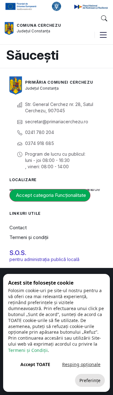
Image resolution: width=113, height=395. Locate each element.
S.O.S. (17, 253)
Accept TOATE (35, 364)
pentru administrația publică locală (44, 259)
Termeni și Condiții (28, 350)
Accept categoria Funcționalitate (51, 195)
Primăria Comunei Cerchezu (59, 82)
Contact (18, 228)
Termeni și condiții (28, 237)
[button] (104, 18)
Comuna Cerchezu (39, 25)
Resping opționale (81, 364)
